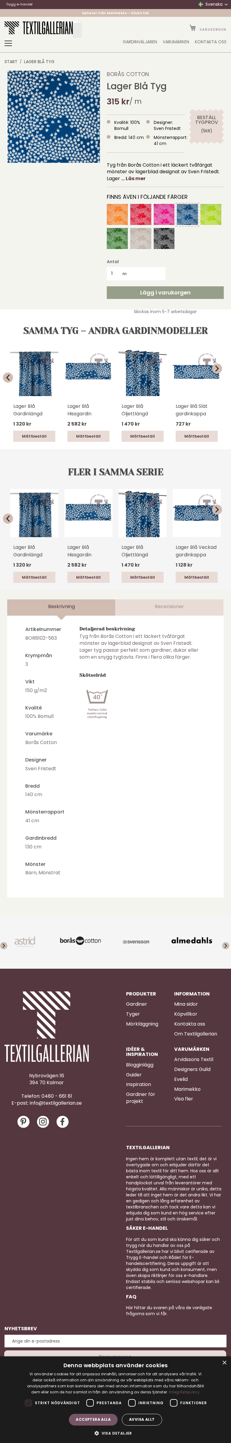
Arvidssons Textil (193, 1059)
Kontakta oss (189, 1024)
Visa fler (183, 1099)
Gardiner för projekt (140, 1098)
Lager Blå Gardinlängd (27, 410)
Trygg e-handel (19, 4)
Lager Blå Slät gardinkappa (192, 410)
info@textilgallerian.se (56, 1103)
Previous (10, 377)
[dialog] (115, 1399)
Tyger (133, 1014)
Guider (134, 1075)
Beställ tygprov (206, 120)
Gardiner (136, 1004)
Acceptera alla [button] (93, 1419)
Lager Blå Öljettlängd (135, 410)
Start (11, 62)
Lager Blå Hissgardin (79, 410)
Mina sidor (186, 1004)
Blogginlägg (139, 1065)
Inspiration (138, 1084)
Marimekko (187, 1089)
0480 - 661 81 (57, 1096)
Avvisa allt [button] (142, 1419)
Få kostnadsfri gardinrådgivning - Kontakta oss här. (115, 14)
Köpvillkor (185, 1014)
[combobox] (77, 30)
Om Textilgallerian (195, 1034)
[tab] (61, 607)
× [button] (224, 1363)
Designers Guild (192, 1069)
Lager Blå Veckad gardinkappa (196, 551)
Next (221, 368)
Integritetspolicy (184, 1392)
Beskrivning (61, 606)
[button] (115, 1433)
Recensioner (169, 606)
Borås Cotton (128, 74)
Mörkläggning (142, 1024)
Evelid (181, 1079)
